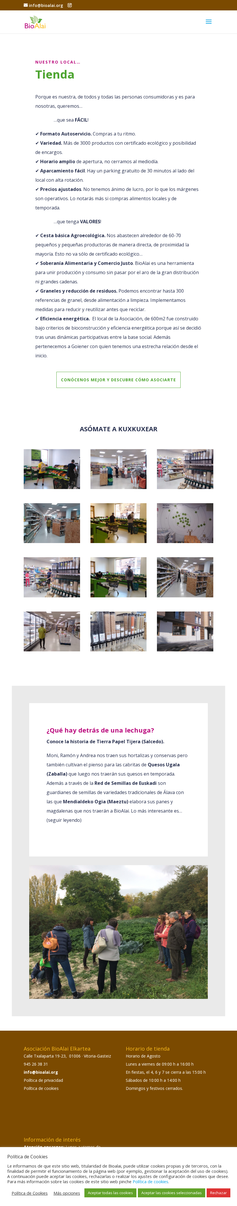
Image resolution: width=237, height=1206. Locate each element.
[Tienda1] (52, 487)
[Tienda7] (52, 596)
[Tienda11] (118, 650)
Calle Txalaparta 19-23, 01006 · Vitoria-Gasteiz (67, 1056)
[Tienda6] (185, 541)
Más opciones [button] (66, 1193)
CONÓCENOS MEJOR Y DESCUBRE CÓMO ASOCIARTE (118, 379)
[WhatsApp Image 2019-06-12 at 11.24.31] (185, 650)
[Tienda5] (118, 541)
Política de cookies (41, 1088)
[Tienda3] (185, 487)
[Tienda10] (52, 650)
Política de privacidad (43, 1080)
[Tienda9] (185, 596)
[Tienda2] (118, 487)
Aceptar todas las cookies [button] (110, 1192)
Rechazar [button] (218, 1192)
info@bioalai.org (41, 1072)
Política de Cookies (30, 1193)
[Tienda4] (52, 541)
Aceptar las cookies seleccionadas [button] (171, 1192)
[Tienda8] (118, 596)
